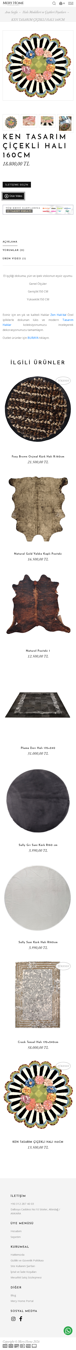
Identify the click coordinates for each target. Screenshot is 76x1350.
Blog (13, 1295)
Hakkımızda (17, 1254)
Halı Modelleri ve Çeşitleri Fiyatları (44, 12)
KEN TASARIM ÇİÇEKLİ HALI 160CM (38, 20)
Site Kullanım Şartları (23, 1266)
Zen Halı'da (58, 315)
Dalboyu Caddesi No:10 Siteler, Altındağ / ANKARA (35, 1211)
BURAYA (33, 338)
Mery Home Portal (22, 1301)
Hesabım (16, 1231)
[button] (69, 70)
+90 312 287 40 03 (22, 1203)
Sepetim (16, 1237)
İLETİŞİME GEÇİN (16, 184)
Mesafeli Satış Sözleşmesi (26, 1277)
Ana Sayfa (11, 12)
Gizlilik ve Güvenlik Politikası (27, 1260)
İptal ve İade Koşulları (23, 1271)
